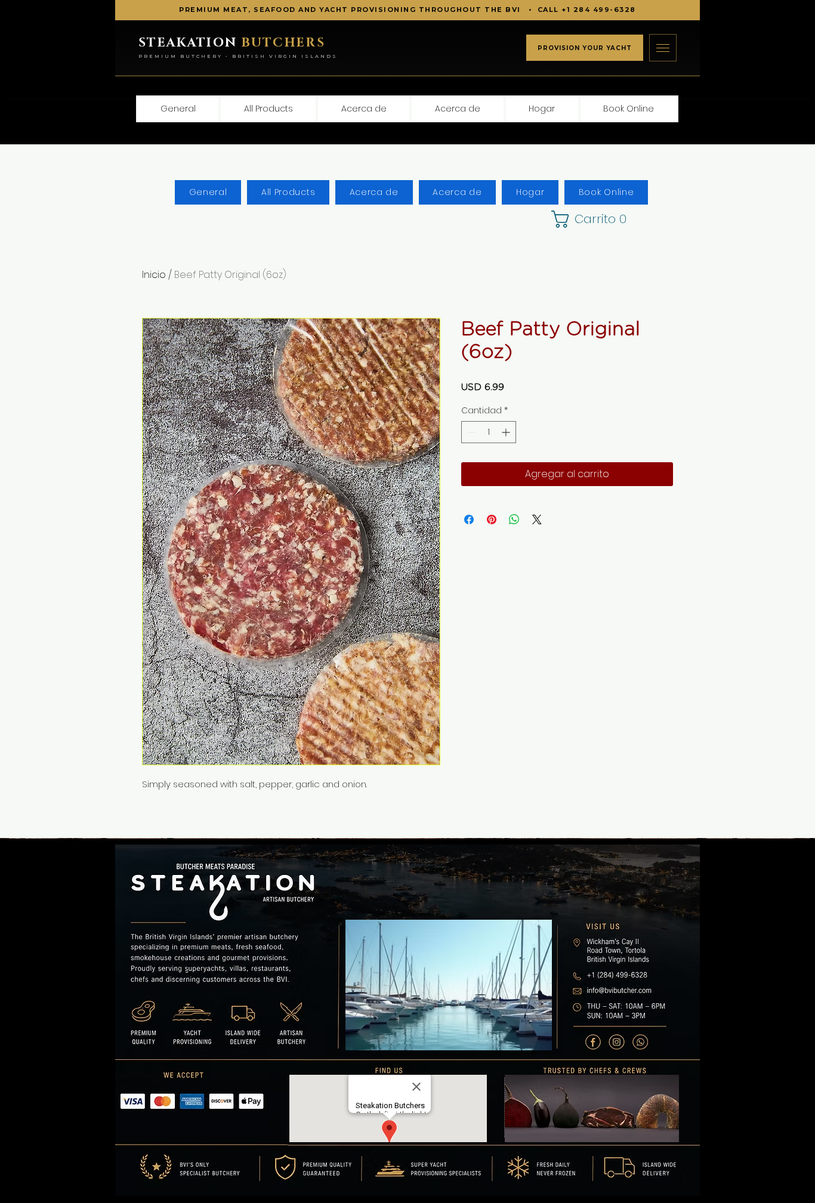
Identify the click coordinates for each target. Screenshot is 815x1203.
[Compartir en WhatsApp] (514, 519)
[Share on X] (537, 519)
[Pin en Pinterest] (491, 519)
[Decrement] (470, 432)
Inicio (154, 275)
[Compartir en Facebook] (469, 519)
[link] (579, 219)
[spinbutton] (488, 432)
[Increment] (506, 432)
